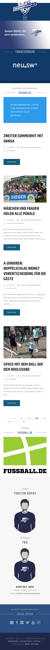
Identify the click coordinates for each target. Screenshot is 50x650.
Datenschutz (26, 641)
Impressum (13, 641)
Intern (37, 641)
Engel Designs (32, 644)
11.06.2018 (10, 147)
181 (21, 418)
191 (23, 421)
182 (29, 418)
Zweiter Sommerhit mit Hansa (23, 138)
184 (44, 418)
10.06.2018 (10, 220)
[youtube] (33, 622)
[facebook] (17, 622)
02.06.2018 (10, 376)
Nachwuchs (19, 223)
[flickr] (21, 622)
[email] (12, 622)
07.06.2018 (10, 285)
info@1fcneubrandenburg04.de (28, 593)
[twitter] (27, 622)
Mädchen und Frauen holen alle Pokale (21, 211)
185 (9, 421)
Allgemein (11, 150)
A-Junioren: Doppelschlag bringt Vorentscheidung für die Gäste (24, 271)
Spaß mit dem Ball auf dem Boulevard (23, 367)
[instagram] (38, 622)
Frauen (10, 223)
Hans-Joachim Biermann (31, 147)
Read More (11, 162)
